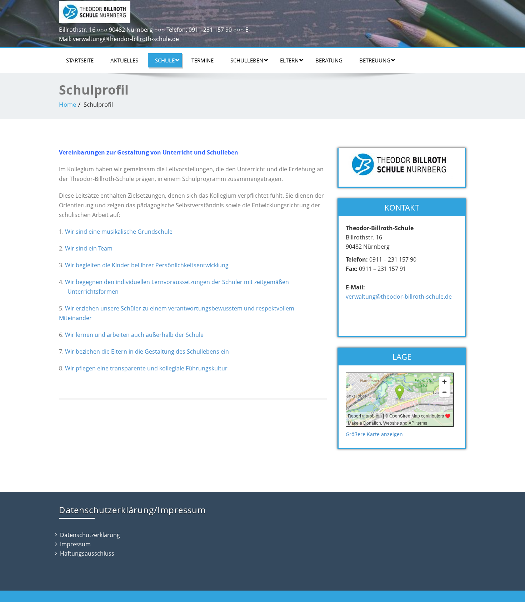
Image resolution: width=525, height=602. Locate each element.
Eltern (289, 60)
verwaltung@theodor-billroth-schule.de (399, 296)
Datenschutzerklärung (90, 535)
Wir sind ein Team (88, 248)
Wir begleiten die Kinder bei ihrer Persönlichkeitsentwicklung (147, 265)
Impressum (75, 544)
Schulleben (246, 60)
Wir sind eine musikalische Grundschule (118, 232)
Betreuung (374, 60)
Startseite (80, 60)
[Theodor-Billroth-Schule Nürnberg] (94, 10)
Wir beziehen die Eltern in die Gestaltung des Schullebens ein (147, 351)
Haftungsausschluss (87, 553)
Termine (202, 60)
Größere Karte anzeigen (374, 434)
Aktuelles (124, 60)
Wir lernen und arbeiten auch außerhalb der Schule (134, 335)
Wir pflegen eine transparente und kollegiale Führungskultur (146, 368)
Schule (165, 60)
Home (67, 104)
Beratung (328, 60)
